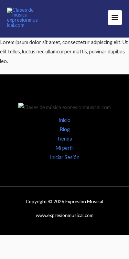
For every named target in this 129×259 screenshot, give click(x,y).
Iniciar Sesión (64, 157)
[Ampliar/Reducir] (14, 241)
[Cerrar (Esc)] (99, 241)
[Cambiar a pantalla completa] (42, 241)
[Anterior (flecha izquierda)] (14, 253)
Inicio (64, 120)
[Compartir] (71, 241)
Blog (65, 129)
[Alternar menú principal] (115, 17)
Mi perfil (64, 148)
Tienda (64, 139)
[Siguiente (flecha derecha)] (42, 253)
